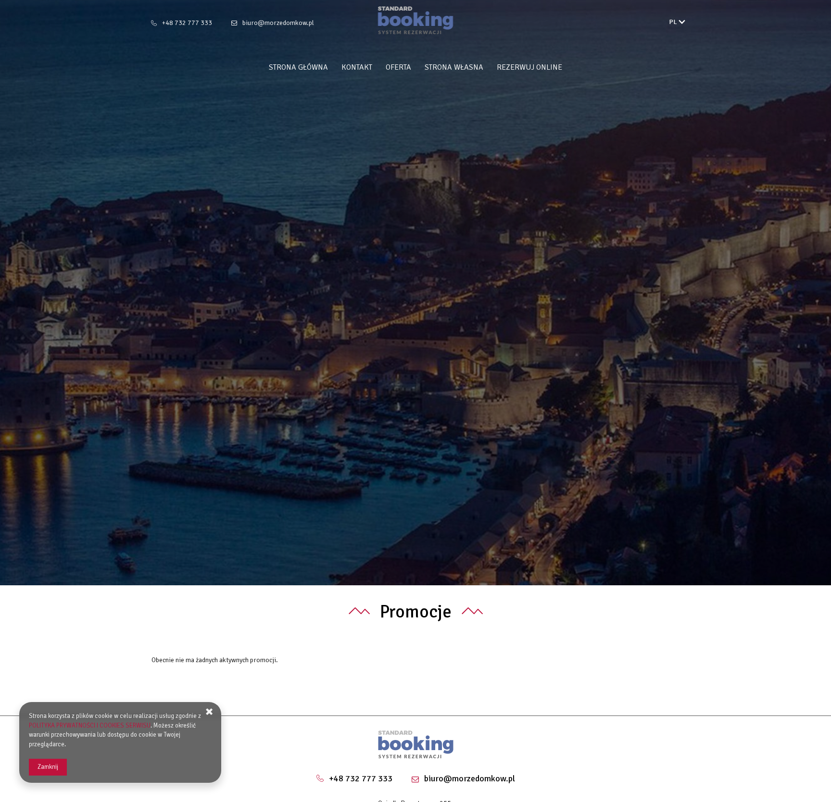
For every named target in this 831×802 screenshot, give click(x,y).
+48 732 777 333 (187, 23)
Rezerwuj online (529, 67)
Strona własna (454, 67)
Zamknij (48, 767)
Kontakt (356, 67)
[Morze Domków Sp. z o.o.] (415, 20)
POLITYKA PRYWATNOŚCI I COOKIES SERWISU (90, 725)
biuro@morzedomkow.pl (278, 23)
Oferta (398, 67)
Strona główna (298, 67)
